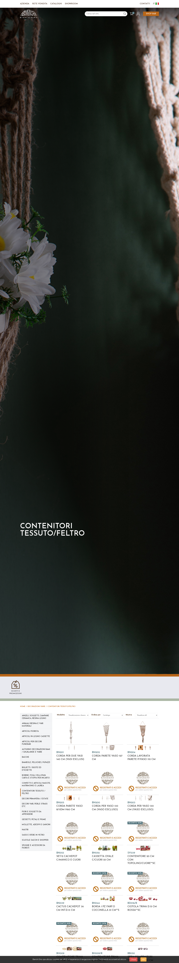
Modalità (61, 715)
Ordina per (95, 715)
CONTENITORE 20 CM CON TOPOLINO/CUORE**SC (141, 858)
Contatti (145, 4)
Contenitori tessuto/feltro (61, 706)
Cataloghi (56, 4)
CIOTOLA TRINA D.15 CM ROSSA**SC (142, 906)
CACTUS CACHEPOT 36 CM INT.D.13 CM (70, 906)
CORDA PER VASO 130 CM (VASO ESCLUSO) (105, 806)
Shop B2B (151, 14)
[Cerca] (125, 14)
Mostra (130, 715)
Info (143, 959)
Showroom (71, 4)
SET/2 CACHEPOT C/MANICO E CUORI (68, 856)
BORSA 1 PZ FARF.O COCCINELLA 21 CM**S (105, 906)
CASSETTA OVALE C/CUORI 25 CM (102, 856)
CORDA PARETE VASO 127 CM (107, 756)
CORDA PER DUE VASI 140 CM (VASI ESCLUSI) (70, 756)
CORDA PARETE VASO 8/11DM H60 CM (69, 806)
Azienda (24, 4)
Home (22, 706)
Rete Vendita (39, 4)
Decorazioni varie (36, 706)
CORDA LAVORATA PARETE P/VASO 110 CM (141, 756)
